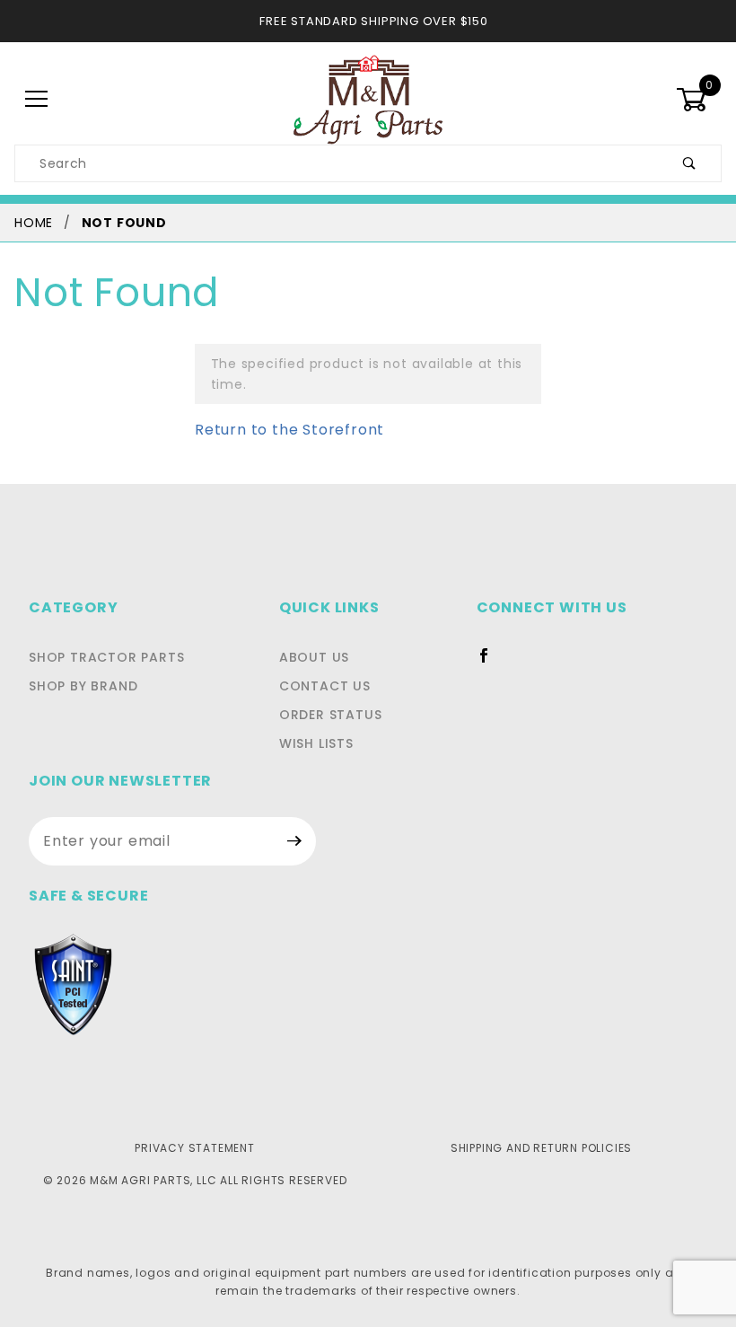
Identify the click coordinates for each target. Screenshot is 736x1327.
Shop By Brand (83, 686)
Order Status (330, 715)
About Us (314, 657)
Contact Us (325, 686)
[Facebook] (491, 662)
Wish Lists (316, 743)
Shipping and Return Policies (541, 1148)
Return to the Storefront (289, 429)
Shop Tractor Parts (106, 657)
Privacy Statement (195, 1148)
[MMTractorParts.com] (367, 99)
